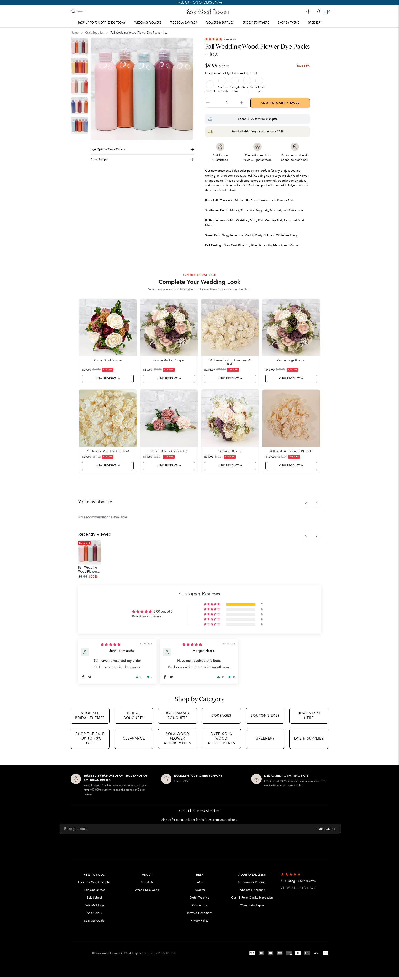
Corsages (221, 715)
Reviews (199, 890)
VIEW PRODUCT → (108, 379)
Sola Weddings (94, 905)
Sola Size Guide (94, 921)
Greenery (315, 23)
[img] (111, 644)
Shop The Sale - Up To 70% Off (90, 738)
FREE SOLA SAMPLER (183, 23)
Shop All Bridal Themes (90, 715)
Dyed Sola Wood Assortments (221, 738)
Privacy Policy (199, 921)
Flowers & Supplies (220, 23)
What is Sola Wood (147, 890)
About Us (147, 882)
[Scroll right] (317, 503)
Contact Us (199, 905)
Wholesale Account (252, 890)
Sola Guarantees (94, 890)
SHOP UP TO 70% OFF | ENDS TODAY (102, 23)
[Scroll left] (306, 503)
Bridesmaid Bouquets (177, 715)
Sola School (94, 897)
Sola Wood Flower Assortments (177, 738)
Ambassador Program (252, 882)
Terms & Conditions (199, 913)
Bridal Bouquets (134, 715)
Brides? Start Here (256, 23)
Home (75, 33)
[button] (214, 39)
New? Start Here (308, 715)
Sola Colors (94, 913)
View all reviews (298, 888)
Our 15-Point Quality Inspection (252, 897)
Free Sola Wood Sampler (94, 882)
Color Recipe (99, 159)
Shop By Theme (288, 23)
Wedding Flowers (147, 23)
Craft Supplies (94, 33)
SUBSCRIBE (326, 829)
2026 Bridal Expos (252, 905)
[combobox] (95, 11)
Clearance (134, 738)
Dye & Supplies (309, 738)
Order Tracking (199, 897)
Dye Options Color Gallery (108, 149)
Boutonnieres (265, 715)
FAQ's (200, 882)
